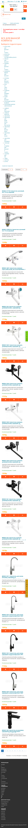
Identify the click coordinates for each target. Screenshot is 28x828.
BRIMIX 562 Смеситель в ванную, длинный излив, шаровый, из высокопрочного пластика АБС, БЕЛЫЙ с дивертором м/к (14, 539)
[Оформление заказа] (25, 1)
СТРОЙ (27, 336)
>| (2, 753)
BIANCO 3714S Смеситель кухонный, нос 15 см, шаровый (13, 191)
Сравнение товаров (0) (7, 166)
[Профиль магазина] (3, 1)
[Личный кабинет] (19, 1)
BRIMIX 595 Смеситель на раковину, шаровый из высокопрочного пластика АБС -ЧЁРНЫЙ (13, 731)
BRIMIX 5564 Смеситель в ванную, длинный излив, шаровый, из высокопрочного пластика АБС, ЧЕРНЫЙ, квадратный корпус (12, 462)
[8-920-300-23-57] (16, 1)
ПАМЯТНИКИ (27, 588)
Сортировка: (5, 169)
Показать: (18, 169)
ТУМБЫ (6, 158)
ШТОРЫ (6, 161)
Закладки (3, 818)
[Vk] (1, 796)
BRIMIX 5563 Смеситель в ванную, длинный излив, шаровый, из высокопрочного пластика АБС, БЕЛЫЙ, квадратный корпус (12, 424)
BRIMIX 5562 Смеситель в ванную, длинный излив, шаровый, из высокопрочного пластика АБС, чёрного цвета (12, 385)
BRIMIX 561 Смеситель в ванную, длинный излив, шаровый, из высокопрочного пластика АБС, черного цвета (12, 501)
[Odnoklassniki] (1, 797)
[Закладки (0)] (21, 1)
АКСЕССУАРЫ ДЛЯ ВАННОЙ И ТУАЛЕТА (7, 49)
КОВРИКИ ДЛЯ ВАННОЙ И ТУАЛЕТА (6, 66)
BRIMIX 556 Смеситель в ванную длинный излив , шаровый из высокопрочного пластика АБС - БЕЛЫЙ (12, 308)
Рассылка (3, 819)
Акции (2, 806)
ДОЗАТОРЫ (7, 54)
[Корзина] (23, 1)
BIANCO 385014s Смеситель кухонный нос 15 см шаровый (13, 230)
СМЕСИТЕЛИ (7, 116)
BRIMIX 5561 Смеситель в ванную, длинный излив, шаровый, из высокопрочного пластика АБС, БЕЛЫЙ (14, 346)
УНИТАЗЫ (6, 160)
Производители (4, 801)
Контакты (3, 788)
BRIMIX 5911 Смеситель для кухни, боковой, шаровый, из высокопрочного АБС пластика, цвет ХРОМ (13, 578)
